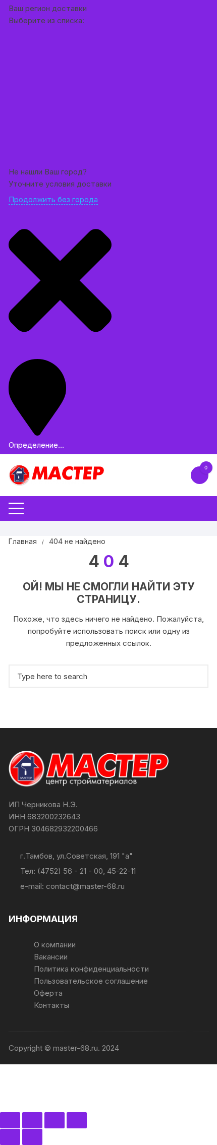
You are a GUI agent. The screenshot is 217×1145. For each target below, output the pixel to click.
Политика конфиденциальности (91, 969)
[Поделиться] (54, 1120)
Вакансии (51, 956)
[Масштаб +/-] (10, 1120)
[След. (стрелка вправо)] (32, 1137)
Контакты (51, 1005)
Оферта (48, 993)
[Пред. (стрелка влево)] (10, 1137)
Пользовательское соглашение (91, 981)
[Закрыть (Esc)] (77, 1120)
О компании (55, 944)
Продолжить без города (53, 199)
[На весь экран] (32, 1120)
